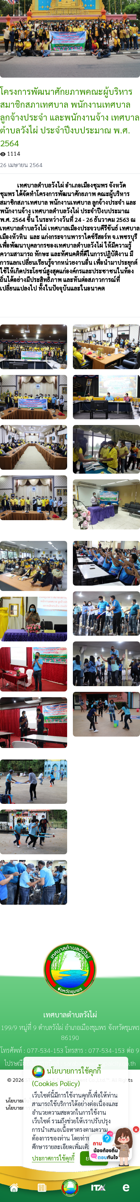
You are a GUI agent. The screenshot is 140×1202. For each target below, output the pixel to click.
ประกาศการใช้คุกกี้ (53, 1158)
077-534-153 (45, 1050)
